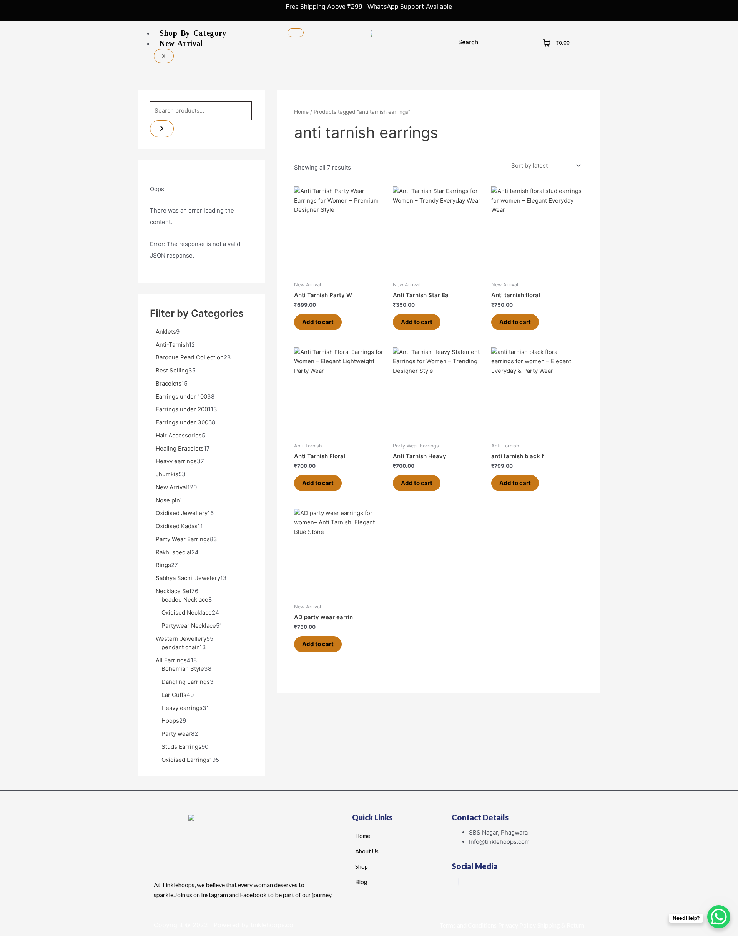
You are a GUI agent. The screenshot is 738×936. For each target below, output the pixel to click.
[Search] (162, 128)
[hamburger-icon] (296, 32)
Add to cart (318, 322)
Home (301, 112)
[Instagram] (458, 882)
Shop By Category (193, 33)
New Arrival (181, 43)
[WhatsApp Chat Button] (718, 916)
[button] (463, 44)
